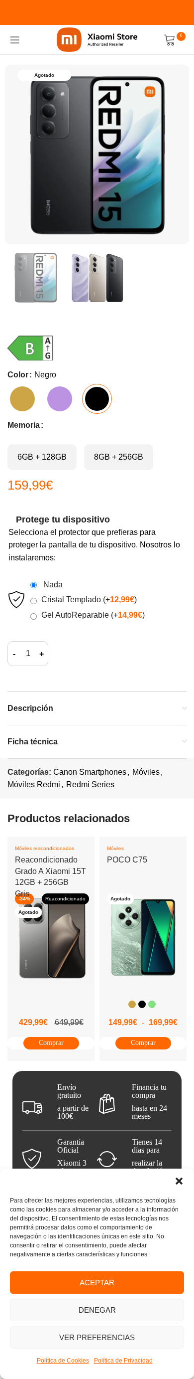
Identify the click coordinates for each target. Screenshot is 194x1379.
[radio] (22, 399)
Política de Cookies (63, 1360)
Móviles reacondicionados (44, 848)
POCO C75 (127, 860)
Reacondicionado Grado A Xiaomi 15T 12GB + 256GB (50, 871)
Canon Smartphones (89, 772)
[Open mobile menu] (15, 40)
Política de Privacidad (123, 1360)
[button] (179, 1181)
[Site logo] (97, 39)
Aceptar (97, 1282)
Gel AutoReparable (93, 615)
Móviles (146, 772)
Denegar (97, 1310)
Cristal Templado (89, 599)
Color (17, 374)
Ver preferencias (97, 1337)
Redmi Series (90, 784)
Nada (51, 584)
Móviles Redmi (33, 784)
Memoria (23, 425)
